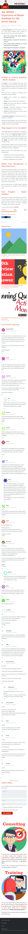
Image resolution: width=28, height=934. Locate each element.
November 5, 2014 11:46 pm (13, 481)
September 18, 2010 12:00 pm (11, 646)
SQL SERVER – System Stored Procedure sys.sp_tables (13, 255)
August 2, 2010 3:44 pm (10, 601)
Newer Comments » (14, 780)
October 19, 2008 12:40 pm (11, 377)
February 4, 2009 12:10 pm (11, 429)
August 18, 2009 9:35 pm (10, 462)
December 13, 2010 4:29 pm (11, 704)
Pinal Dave (14, 25)
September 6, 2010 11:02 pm (11, 632)
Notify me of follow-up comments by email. (12, 807)
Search (2, 926)
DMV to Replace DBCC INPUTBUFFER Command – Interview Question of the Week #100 (12, 286)
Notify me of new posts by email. (10, 810)
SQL (20, 25)
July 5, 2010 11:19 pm (10, 587)
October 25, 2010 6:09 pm (10, 663)
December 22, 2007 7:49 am (11, 330)
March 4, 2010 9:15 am (10, 522)
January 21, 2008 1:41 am (10, 359)
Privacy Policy (4, 928)
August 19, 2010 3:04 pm (10, 611)
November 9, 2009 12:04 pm (11, 507)
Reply (2, 354)
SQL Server (5, 214)
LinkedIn (16, 207)
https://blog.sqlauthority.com (9, 211)
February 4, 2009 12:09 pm (11, 414)
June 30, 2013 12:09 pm (12, 573)
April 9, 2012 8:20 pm (12, 400)
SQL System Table (11, 214)
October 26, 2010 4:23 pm (12, 689)
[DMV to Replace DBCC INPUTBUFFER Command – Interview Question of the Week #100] (14, 271)
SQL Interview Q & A (5, 920)
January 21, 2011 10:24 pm (11, 722)
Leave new (15, 325)
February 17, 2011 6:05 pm (11, 737)
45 (6, 27)
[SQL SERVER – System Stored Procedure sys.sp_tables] (14, 241)
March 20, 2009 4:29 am (10, 443)
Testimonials (4, 923)
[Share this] (2, 217)
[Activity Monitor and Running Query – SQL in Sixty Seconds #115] (14, 303)
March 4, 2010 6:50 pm (10, 543)
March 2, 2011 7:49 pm (10, 765)
